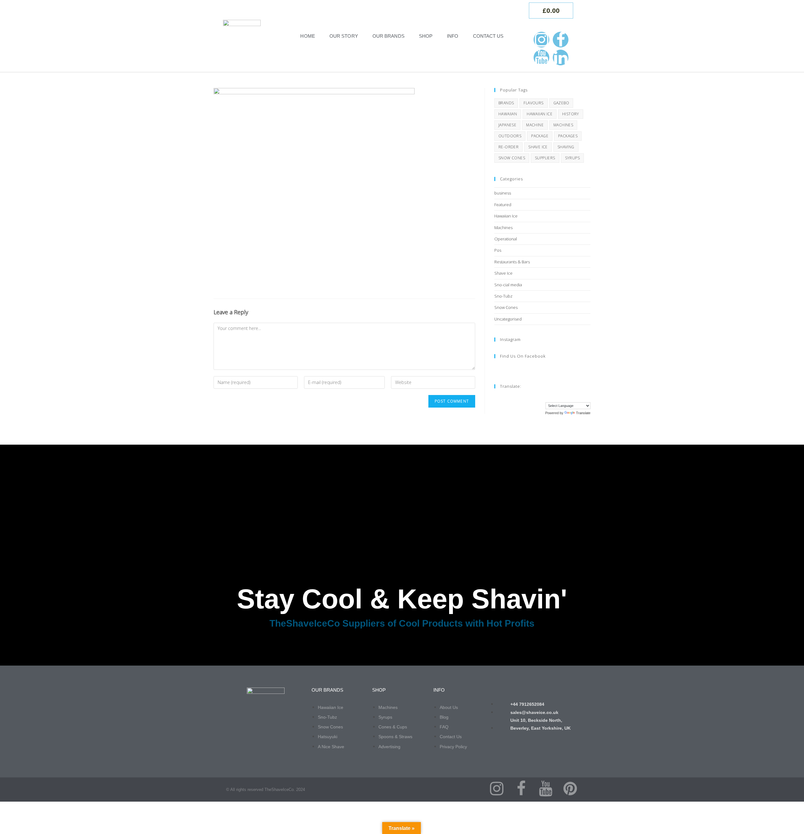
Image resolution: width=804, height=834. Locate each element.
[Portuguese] (575, 397)
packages (568, 136)
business (502, 193)
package (539, 136)
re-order (508, 147)
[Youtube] (541, 57)
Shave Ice (503, 273)
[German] (556, 397)
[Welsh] (587, 397)
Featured (502, 204)
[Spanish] (581, 397)
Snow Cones (506, 307)
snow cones (511, 158)
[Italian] (562, 397)
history (570, 114)
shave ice (538, 147)
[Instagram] (541, 39)
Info (452, 36)
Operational (505, 239)
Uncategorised (508, 319)
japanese (507, 125)
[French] (550, 397)
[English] (543, 397)
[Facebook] (560, 39)
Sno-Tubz (503, 296)
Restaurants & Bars (512, 262)
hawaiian (507, 114)
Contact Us (488, 36)
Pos (497, 250)
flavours (533, 103)
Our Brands (388, 36)
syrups (572, 158)
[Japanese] (569, 397)
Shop (425, 36)
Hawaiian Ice (506, 216)
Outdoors (509, 136)
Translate (583, 413)
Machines (503, 227)
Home (307, 36)
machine (535, 125)
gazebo (561, 103)
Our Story (343, 36)
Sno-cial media (508, 285)
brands (506, 103)
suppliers (545, 158)
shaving (565, 147)
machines (563, 125)
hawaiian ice (539, 114)
